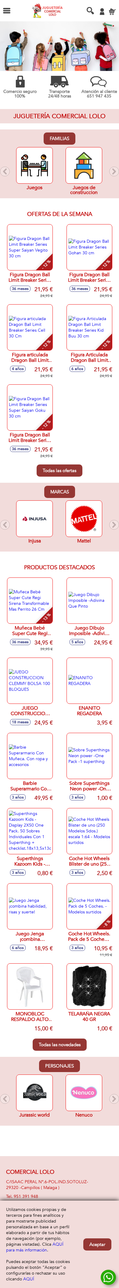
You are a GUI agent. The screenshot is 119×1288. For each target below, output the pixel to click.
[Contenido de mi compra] (112, 11)
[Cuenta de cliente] (102, 11)
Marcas (59, 492)
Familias (59, 139)
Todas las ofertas (59, 471)
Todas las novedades (60, 1045)
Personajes (59, 1066)
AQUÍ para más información (34, 1247)
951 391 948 (26, 1196)
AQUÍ (28, 1279)
